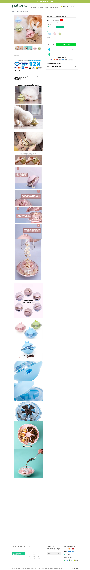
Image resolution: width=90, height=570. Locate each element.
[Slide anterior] (12, 1)
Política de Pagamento (34, 556)
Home (13, 11)
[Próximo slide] (76, 1)
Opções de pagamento (55, 24)
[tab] (17, 48)
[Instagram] (72, 568)
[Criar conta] (59, 553)
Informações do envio (55, 63)
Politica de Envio (33, 549)
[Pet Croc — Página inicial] (19, 6)
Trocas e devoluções (55, 66)
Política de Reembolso (34, 554)
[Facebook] (70, 568)
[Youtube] (77, 568)
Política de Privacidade (34, 552)
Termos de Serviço (33, 550)
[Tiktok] (75, 568)
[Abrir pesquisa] (71, 6)
